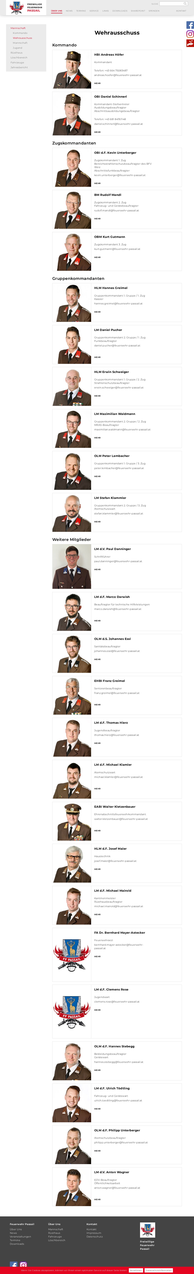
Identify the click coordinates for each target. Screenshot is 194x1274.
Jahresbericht (19, 67)
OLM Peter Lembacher (111, 456)
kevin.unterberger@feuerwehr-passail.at (120, 175)
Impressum (94, 1233)
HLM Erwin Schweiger (111, 372)
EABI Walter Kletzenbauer (114, 806)
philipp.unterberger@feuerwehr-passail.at (121, 1142)
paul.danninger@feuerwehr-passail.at (118, 561)
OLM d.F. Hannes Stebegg (114, 1046)
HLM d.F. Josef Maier (110, 848)
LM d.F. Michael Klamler (113, 764)
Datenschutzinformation (159, 1270)
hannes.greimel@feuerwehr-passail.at (118, 303)
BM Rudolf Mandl (107, 195)
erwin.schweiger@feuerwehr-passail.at (119, 387)
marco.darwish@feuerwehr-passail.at (117, 609)
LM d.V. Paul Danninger (112, 549)
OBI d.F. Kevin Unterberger (115, 152)
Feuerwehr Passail (22, 1224)
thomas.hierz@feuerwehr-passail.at (116, 735)
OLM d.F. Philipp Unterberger (117, 1130)
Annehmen (136, 1270)
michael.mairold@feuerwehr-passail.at (118, 906)
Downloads (119, 11)
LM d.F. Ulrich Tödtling (112, 1088)
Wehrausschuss (22, 38)
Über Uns (56, 11)
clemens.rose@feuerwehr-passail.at (117, 1001)
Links (105, 11)
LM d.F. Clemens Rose (111, 989)
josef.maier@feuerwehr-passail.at (115, 861)
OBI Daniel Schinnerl (110, 96)
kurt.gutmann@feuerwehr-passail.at (117, 249)
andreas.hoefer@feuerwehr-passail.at (118, 75)
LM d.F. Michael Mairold (112, 890)
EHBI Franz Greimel (109, 681)
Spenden (154, 11)
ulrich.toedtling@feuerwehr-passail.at (118, 1100)
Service (94, 11)
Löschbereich (19, 57)
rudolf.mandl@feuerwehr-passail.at (116, 210)
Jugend (17, 47)
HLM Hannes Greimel (111, 288)
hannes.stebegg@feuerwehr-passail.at (118, 1062)
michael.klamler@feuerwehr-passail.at (118, 777)
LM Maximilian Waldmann (114, 414)
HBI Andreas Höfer (109, 54)
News (69, 11)
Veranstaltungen (20, 1236)
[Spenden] (190, 43)
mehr (97, 83)
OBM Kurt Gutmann (109, 237)
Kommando (20, 33)
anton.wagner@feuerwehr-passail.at (117, 1187)
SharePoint (138, 11)
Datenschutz (95, 1236)
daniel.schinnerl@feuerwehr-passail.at (118, 123)
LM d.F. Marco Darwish (112, 597)
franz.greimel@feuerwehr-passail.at (116, 693)
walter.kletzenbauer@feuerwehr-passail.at (121, 819)
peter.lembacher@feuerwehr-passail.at (119, 468)
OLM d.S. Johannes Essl (112, 639)
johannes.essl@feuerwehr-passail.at (117, 651)
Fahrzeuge (17, 62)
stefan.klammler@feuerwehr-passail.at (118, 513)
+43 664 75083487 (116, 70)
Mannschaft (18, 28)
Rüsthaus (17, 52)
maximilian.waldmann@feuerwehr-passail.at (122, 429)
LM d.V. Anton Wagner (111, 1172)
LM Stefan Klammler (110, 498)
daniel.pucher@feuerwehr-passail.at (117, 345)
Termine (81, 11)
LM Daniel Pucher (108, 330)
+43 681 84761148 (115, 119)
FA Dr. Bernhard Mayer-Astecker (119, 932)
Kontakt (181, 11)
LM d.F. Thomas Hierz (111, 722)
